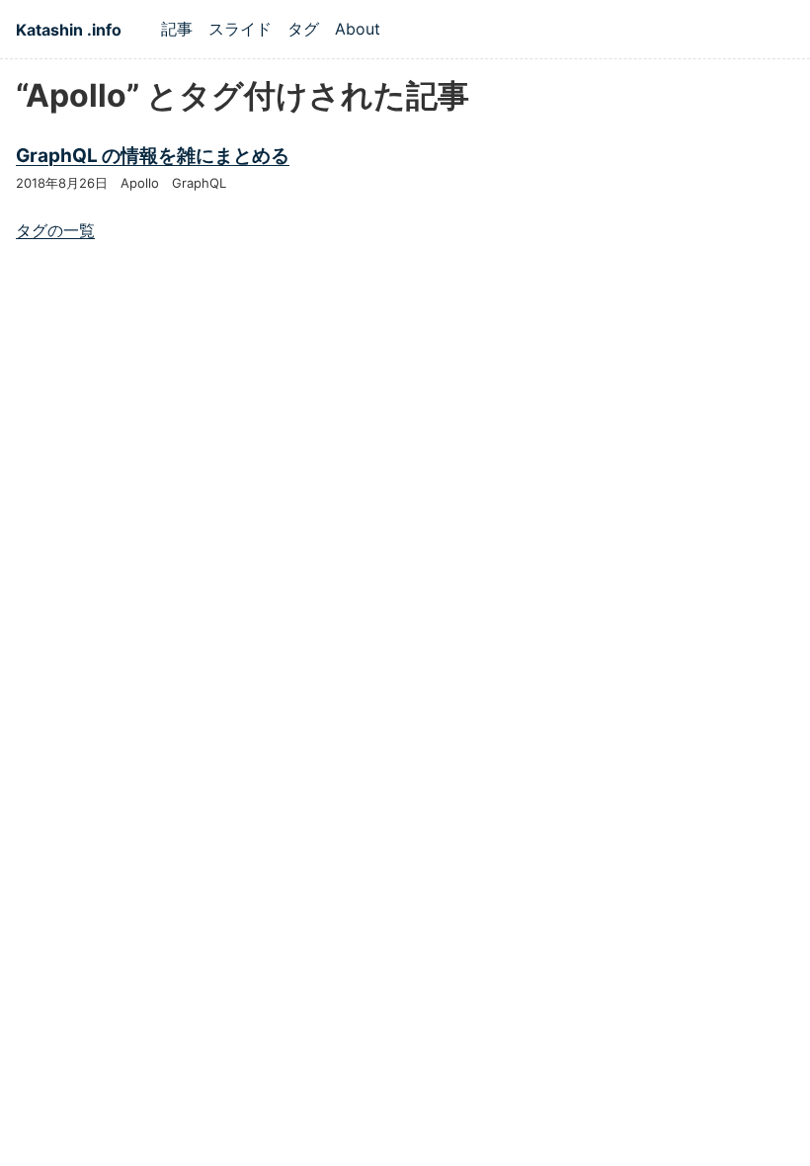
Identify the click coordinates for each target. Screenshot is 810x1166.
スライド (240, 29)
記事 (177, 29)
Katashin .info (69, 30)
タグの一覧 (55, 230)
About (357, 29)
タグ (303, 29)
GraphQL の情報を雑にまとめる (152, 155)
